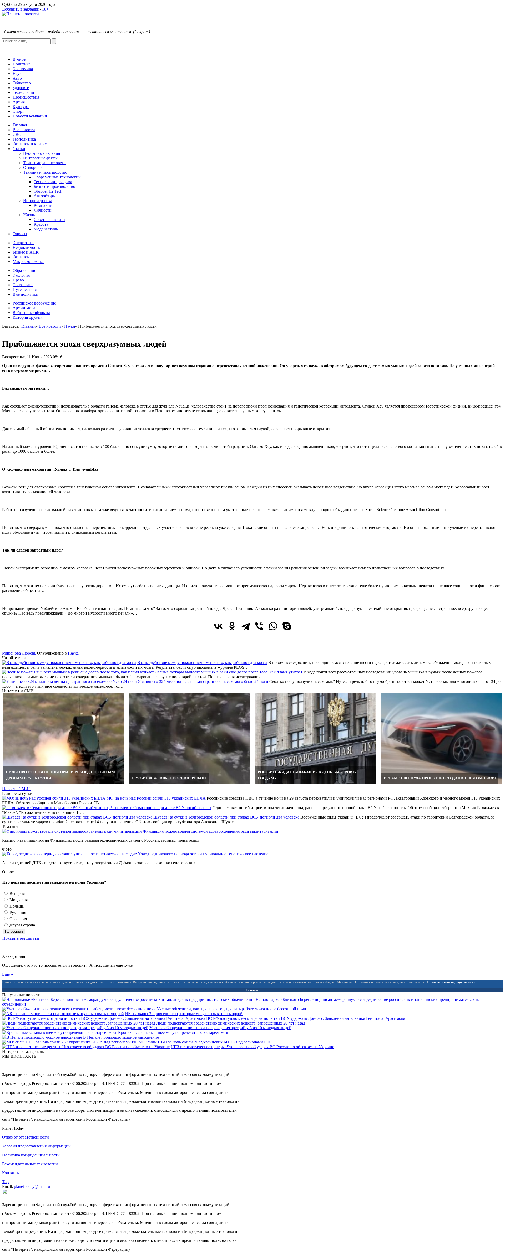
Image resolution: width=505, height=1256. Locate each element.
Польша (16, 906)
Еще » (7, 974)
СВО (17, 134)
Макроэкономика (28, 261)
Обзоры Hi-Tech (48, 191)
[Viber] (259, 626)
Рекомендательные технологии (30, 1164)
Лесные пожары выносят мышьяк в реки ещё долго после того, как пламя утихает (228, 672)
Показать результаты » (22, 938)
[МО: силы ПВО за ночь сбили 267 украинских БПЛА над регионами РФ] (70, 1042)
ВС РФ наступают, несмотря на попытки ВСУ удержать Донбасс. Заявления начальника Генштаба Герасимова (305, 1018)
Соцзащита (23, 284)
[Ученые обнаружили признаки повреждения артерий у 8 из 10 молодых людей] (75, 1028)
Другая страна (21, 925)
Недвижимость (26, 247)
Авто (17, 78)
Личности (43, 210)
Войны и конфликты (31, 312)
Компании (43, 205)
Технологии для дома (53, 181)
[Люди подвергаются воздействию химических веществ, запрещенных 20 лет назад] (78, 1023)
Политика (22, 64)
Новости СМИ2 (16, 788)
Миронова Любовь (19, 653)
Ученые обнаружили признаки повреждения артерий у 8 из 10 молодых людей (220, 1028)
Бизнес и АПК (26, 252)
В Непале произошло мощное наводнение (121, 1037)
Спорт (18, 111)
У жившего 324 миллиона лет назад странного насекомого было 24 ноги (203, 681)
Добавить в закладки (20, 9)
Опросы (20, 233)
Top (5, 1182)
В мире (19, 59)
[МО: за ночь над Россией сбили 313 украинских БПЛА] (53, 798)
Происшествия (26, 97)
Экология (21, 275)
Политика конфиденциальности (31, 1155)
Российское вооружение (34, 303)
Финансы (21, 257)
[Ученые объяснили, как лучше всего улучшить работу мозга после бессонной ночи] (79, 1009)
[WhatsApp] (273, 626)
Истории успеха (37, 200)
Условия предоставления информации (36, 1146)
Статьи (19, 148)
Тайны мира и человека (44, 163)
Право (18, 280)
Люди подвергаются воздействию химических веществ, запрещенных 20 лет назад (230, 1023)
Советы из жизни (49, 219)
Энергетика (23, 242)
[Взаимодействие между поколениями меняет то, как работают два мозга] (69, 662)
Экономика (23, 68)
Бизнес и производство (54, 186)
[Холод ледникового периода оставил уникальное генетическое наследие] (69, 854)
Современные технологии (57, 177)
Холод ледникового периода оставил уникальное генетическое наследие (203, 854)
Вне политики (25, 294)
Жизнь (29, 215)
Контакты (11, 1173)
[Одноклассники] (232, 626)
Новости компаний (30, 116)
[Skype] (286, 626)
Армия (19, 102)
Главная (20, 125)
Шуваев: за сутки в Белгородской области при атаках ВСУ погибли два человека (226, 817)
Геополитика (24, 139)
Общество (22, 83)
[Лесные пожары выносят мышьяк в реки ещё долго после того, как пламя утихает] (78, 672)
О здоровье (33, 167)
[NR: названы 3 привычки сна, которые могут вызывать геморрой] (63, 1013)
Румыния (17, 912)
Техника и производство (45, 172)
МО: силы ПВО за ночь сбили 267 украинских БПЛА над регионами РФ (204, 1042)
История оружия (27, 317)
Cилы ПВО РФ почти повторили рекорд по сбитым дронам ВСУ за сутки (60, 775)
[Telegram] (245, 626)
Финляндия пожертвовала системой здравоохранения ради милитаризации (210, 831)
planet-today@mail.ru (32, 1186)
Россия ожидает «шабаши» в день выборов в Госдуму (307, 775)
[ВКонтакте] (218, 626)
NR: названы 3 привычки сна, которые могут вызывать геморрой (184, 1013)
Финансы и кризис (30, 144)
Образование (24, 270)
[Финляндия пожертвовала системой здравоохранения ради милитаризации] (72, 831)
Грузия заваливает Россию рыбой (169, 778)
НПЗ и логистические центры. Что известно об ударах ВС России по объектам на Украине (252, 1046)
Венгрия (16, 893)
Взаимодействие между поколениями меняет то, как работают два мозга (202, 662)
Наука (18, 73)
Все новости (24, 129)
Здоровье (21, 87)
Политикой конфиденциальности (451, 982)
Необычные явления (41, 153)
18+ (45, 9)
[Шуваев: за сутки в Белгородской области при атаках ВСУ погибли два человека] (77, 817)
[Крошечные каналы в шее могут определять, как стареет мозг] (59, 1032)
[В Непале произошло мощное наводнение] (42, 1037)
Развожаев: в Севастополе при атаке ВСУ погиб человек (160, 807)
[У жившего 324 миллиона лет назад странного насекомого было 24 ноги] (69, 681)
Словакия (17, 919)
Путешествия (25, 289)
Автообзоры (45, 196)
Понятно (252, 990)
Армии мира (24, 308)
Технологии (23, 92)
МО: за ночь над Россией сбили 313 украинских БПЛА (156, 798)
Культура (21, 106)
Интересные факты (40, 158)
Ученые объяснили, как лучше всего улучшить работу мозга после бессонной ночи (231, 1009)
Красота (41, 224)
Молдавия (18, 900)
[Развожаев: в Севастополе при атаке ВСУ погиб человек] (55, 807)
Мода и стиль (46, 229)
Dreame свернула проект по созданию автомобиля (440, 778)
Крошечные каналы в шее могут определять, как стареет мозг (173, 1032)
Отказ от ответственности (25, 1137)
